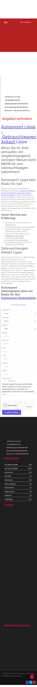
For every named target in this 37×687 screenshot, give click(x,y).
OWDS (19, 676)
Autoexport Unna (9, 530)
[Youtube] (34, 682)
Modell (5, 332)
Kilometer (6, 340)
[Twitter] (30, 682)
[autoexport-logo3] (18, 9)
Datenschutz (7, 378)
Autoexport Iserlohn (10, 588)
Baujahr (5, 325)
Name (4, 355)
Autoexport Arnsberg (11, 621)
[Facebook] (27, 682)
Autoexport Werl (9, 550)
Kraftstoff (6, 317)
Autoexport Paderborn (11, 608)
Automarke (6, 310)
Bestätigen (12, 381)
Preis (3, 348)
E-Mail (4, 370)
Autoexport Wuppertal (22, 195)
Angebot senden (11, 412)
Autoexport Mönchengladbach (14, 569)
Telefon (5, 363)
